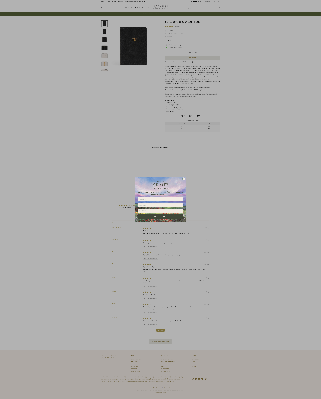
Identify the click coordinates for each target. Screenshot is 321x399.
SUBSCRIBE (160, 216)
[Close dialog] (183, 179)
